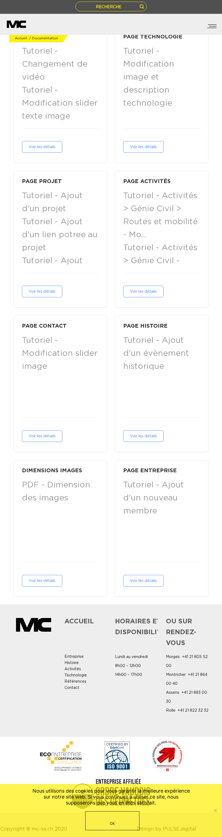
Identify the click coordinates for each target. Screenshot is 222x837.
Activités (72, 669)
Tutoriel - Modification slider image (59, 353)
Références (75, 681)
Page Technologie (152, 36)
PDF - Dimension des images (56, 491)
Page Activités (147, 181)
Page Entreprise (150, 470)
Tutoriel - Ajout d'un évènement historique (156, 353)
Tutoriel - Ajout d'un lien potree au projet (59, 234)
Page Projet (42, 181)
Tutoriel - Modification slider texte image (59, 102)
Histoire (71, 662)
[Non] (215, 810)
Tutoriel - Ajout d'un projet (52, 202)
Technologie (75, 675)
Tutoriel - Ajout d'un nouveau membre (153, 497)
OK (112, 823)
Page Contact (44, 325)
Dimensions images (52, 470)
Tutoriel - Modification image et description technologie (148, 76)
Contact (71, 687)
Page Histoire (145, 325)
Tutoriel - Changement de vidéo (54, 63)
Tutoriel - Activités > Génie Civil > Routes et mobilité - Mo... (160, 215)
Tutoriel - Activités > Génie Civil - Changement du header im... (160, 267)
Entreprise (74, 656)
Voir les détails (42, 147)
